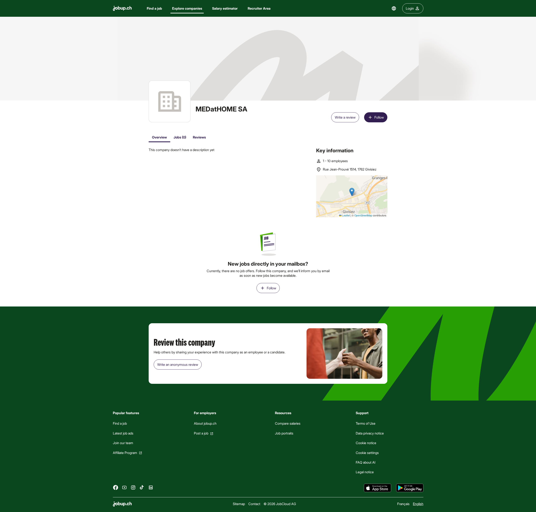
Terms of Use (365, 423)
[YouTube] (124, 487)
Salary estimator (225, 8)
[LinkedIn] (150, 487)
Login (410, 8)
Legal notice (365, 472)
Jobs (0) (180, 137)
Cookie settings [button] (367, 452)
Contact (254, 504)
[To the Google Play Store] (409, 488)
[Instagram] (133, 487)
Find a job (154, 8)
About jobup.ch (205, 423)
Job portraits (284, 433)
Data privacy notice (370, 433)
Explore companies (187, 8)
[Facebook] (115, 487)
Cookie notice (366, 443)
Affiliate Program (125, 452)
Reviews (199, 137)
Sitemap (239, 504)
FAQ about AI (365, 462)
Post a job (201, 433)
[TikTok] (142, 487)
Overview (159, 137)
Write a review (345, 117)
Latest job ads (123, 433)
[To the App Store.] (377, 488)
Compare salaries (287, 423)
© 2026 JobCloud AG (280, 504)
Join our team (123, 443)
